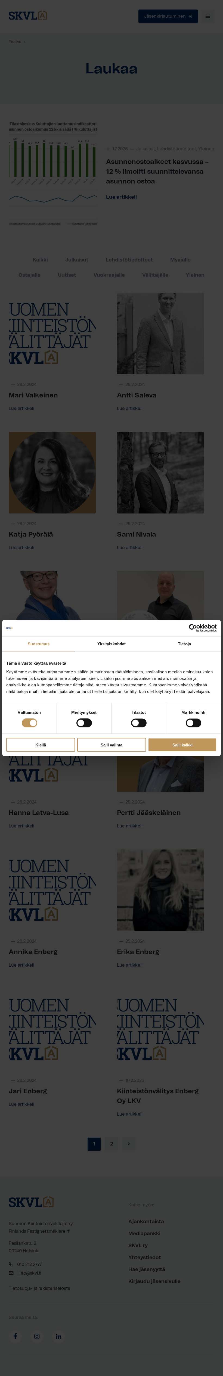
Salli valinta (111, 744)
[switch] (84, 723)
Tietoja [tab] (184, 644)
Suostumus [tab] (39, 644)
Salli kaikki (182, 744)
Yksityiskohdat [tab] (111, 644)
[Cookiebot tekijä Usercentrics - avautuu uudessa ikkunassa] (193, 628)
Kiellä (40, 744)
